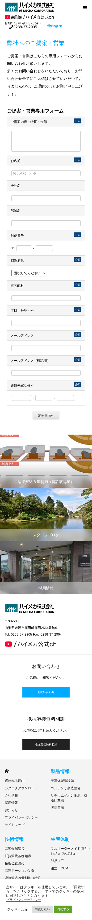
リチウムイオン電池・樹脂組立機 (69, 798)
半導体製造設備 (62, 781)
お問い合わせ (46, 692)
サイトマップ (15, 825)
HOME (7, 771)
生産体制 (60, 839)
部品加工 (57, 861)
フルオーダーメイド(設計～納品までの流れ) (71, 851)
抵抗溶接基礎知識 (18, 856)
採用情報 (11, 803)
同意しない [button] (42, 909)
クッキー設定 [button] (17, 909)
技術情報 (14, 839)
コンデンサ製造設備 (65, 788)
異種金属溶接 (15, 848)
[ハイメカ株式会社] (42, 7)
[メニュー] (85, 7)
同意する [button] (63, 909)
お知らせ (11, 810)
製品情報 (60, 771)
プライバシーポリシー (21, 817)
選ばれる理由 (15, 781)
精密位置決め (15, 863)
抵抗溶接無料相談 (46, 744)
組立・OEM (59, 868)
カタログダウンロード (21, 788)
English (56, 26)
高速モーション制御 (19, 870)
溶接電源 (57, 808)
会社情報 (11, 795)
